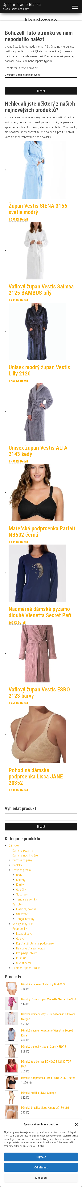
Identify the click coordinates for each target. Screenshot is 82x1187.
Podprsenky (19, 929)
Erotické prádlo (21, 870)
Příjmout (41, 1157)
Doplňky (17, 865)
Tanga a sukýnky (26, 899)
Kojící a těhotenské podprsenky (35, 943)
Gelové (20, 938)
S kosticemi (23, 963)
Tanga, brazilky (25, 919)
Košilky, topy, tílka (22, 924)
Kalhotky (17, 904)
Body (19, 875)
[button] (76, 1124)
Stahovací (22, 914)
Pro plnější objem (26, 953)
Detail (24, 219)
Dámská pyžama (22, 850)
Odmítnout (41, 1167)
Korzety (20, 880)
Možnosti (41, 1178)
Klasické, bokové (26, 909)
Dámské (14, 845)
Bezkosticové (24, 933)
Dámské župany (22, 860)
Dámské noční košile (25, 855)
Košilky (20, 885)
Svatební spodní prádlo (26, 968)
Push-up (21, 958)
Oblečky (21, 889)
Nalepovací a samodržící (31, 948)
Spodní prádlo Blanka (22, 4)
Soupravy (22, 894)
